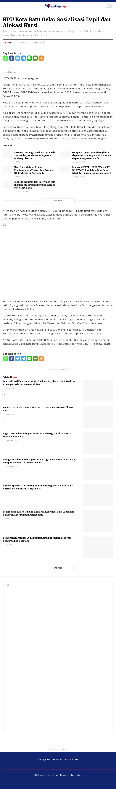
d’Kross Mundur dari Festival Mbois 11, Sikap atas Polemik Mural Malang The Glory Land (34, 185)
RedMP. (9, 42)
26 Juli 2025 (8, 519)
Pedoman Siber (60, 759)
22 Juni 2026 (9, 414)
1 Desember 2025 (10, 440)
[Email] (35, 58)
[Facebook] (11, 58)
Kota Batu (39, 42)
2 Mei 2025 (8, 545)
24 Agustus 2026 (21, 162)
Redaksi (74, 759)
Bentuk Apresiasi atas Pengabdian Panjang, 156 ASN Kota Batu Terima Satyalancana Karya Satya (38, 487)
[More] (41, 58)
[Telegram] (23, 58)
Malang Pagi (45, 775)
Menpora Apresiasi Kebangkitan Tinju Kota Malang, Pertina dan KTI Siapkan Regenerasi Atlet (92, 155)
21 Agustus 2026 (21, 191)
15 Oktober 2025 (10, 493)
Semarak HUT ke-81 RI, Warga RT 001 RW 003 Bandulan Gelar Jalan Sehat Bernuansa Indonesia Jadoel (91, 170)
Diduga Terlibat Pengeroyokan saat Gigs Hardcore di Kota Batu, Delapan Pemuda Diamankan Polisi (39, 461)
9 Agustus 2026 (10, 388)
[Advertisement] (58, 740)
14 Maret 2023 (23, 42)
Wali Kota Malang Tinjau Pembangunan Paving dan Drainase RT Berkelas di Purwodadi (34, 170)
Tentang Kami (43, 759)
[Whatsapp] (5, 58)
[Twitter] (17, 58)
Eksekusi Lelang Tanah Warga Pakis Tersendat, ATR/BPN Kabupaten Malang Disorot (34, 155)
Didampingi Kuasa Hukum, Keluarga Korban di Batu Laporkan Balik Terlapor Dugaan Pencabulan (38, 513)
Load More (58, 201)
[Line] (29, 58)
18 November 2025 (11, 466)
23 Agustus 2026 (79, 177)
